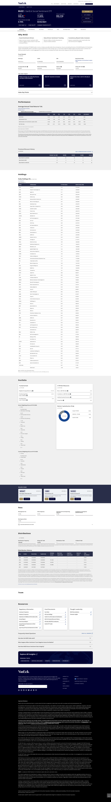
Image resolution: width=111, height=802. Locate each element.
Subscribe (87, 18)
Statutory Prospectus (24, 614)
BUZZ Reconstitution (74, 612)
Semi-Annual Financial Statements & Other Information (28, 628)
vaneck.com (20, 723)
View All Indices (26, 108)
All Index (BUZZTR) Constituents (52, 621)
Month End (27, 111)
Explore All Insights (28, 654)
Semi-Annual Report (23, 621)
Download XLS (21, 181)
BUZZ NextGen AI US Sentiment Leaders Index (83, 61)
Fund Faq (31, 25)
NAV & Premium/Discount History (52, 619)
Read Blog (21, 85)
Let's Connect (87, 14)
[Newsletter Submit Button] (46, 686)
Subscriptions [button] (89, 3)
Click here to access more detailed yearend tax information (27, 584)
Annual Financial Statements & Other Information (27, 624)
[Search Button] (52, 4)
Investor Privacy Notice (81, 681)
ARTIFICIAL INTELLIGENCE (37, 660)
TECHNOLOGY (66, 660)
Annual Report (22, 619)
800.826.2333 (85, 722)
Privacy (77, 676)
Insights (70, 3)
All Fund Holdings (48, 614)
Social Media (66, 685)
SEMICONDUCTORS (25, 660)
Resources (76, 3)
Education (63, 3)
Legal (64, 683)
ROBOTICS (48, 660)
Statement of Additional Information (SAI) (28, 616)
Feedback (65, 678)
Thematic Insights (74, 614)
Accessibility (66, 681)
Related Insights (87, 21)
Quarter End (45, 111)
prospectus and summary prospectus (53, 722)
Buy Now (87, 11)
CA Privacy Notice (79, 683)
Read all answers (86, 633)
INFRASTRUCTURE (56, 660)
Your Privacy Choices (82, 678)
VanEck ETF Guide (48, 624)
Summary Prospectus (43, 25)
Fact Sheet (22, 25)
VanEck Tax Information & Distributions (53, 616)
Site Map (65, 688)
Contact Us (65, 676)
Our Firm (82, 3)
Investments (56, 3)
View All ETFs (20, 108)
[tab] (55, 92)
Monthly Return (21, 110)
